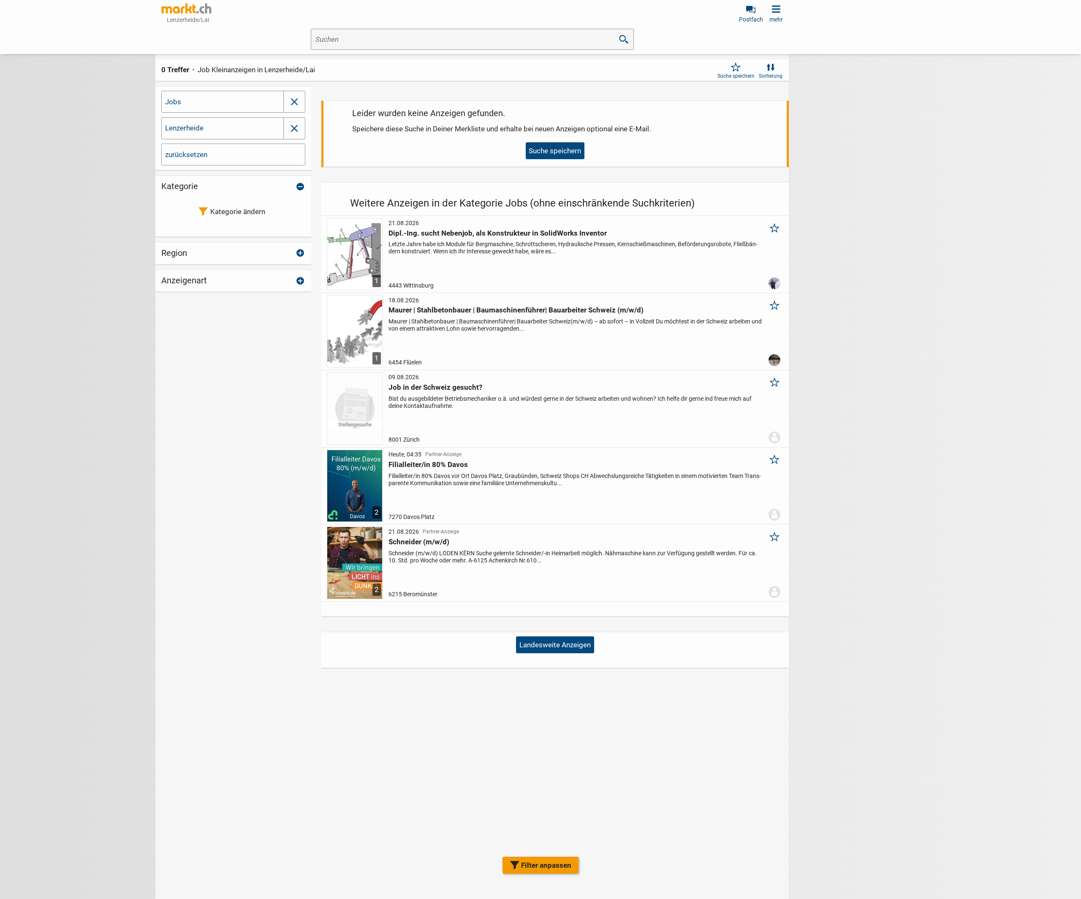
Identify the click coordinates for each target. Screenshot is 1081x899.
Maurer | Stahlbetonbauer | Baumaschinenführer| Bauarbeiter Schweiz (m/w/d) (516, 310)
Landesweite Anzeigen (555, 645)
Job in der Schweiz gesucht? (435, 387)
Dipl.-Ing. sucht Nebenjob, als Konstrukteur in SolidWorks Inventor (497, 233)
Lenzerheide (184, 128)
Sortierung (770, 76)
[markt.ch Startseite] (186, 8)
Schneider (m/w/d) (418, 542)
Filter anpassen (546, 865)
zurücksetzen (186, 154)
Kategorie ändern (237, 211)
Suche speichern (736, 76)
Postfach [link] (751, 19)
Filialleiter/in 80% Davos (428, 464)
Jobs (173, 102)
